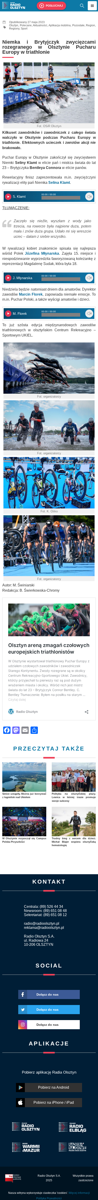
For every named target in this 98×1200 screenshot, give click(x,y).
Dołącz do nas (47, 994)
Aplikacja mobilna (60, 25)
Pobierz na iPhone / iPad (54, 1102)
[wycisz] (89, 196)
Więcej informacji (79, 1193)
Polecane (26, 25)
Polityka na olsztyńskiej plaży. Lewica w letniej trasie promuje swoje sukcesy (74, 797)
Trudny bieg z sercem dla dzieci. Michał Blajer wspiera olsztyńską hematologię (74, 842)
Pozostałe (78, 25)
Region (90, 25)
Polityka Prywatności (49, 1198)
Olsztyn (13, 25)
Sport (24, 28)
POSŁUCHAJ (54, 5)
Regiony (14, 28)
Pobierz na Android (53, 1087)
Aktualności (40, 25)
